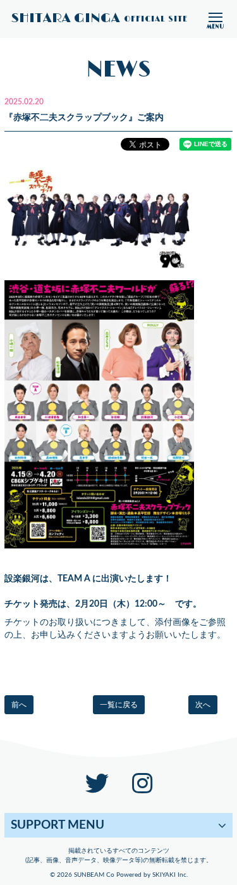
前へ (19, 705)
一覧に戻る (119, 705)
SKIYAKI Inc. (170, 875)
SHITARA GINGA (99, 19)
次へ (202, 705)
